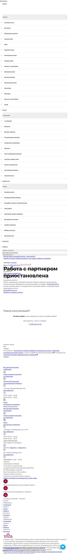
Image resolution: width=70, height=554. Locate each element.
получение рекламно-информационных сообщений (19, 355)
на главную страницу (13, 292)
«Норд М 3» (13, 448)
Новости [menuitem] (5, 247)
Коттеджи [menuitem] (7, 28)
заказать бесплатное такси (10, 406)
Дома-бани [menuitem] (7, 88)
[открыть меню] (66, 3)
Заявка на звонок (8, 250)
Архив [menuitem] (6, 104)
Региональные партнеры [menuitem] (12, 137)
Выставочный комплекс (10, 253)
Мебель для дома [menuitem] (9, 230)
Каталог (5, 17)
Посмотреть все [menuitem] (9, 22)
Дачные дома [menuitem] (8, 39)
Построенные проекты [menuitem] (11, 170)
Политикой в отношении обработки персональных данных (32, 351)
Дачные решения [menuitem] (9, 77)
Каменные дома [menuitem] (9, 50)
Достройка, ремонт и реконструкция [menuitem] (15, 203)
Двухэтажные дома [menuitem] (10, 82)
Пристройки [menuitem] (8, 208)
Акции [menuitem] (4, 110)
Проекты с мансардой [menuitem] (11, 66)
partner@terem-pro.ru (10, 290)
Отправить (6, 357)
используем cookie (12, 548)
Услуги (5, 186)
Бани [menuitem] (5, 44)
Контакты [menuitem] (6, 241)
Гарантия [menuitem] (7, 148)
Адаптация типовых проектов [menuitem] (13, 214)
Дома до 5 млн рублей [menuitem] (11, 99)
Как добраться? (8, 390)
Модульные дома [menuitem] (9, 72)
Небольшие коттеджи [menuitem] (11, 33)
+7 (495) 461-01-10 (35, 324)
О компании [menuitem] (8, 121)
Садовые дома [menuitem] (8, 61)
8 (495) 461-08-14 (53, 284)
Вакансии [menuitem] (7, 126)
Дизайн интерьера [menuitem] (10, 225)
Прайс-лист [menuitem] (6, 181)
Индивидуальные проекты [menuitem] (12, 197)
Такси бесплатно (8, 255)
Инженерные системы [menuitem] (11, 219)
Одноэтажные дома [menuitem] (10, 55)
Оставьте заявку (19, 316)
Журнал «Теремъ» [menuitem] (9, 132)
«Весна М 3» (22, 448)
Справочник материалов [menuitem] (12, 143)
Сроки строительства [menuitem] (10, 164)
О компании (6, 115)
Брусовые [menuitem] (7, 93)
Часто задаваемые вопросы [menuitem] (13, 154)
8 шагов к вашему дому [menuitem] (11, 159)
